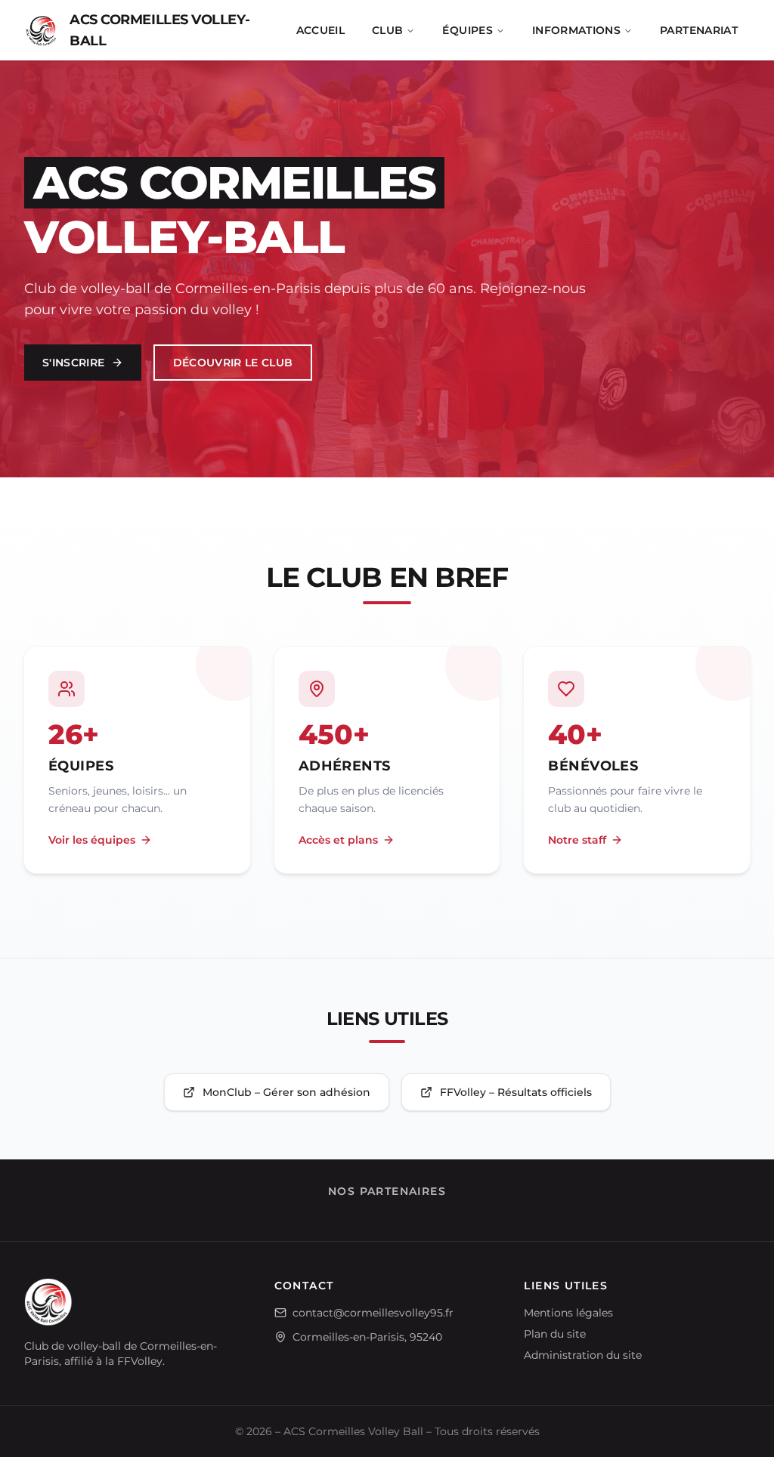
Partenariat (699, 30)
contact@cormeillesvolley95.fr (373, 1313)
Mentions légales (568, 1313)
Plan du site (555, 1334)
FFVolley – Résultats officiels (516, 1092)
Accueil (320, 30)
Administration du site (583, 1355)
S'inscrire (73, 362)
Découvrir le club (233, 362)
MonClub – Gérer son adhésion (286, 1092)
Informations (576, 30)
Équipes (467, 30)
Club (387, 30)
